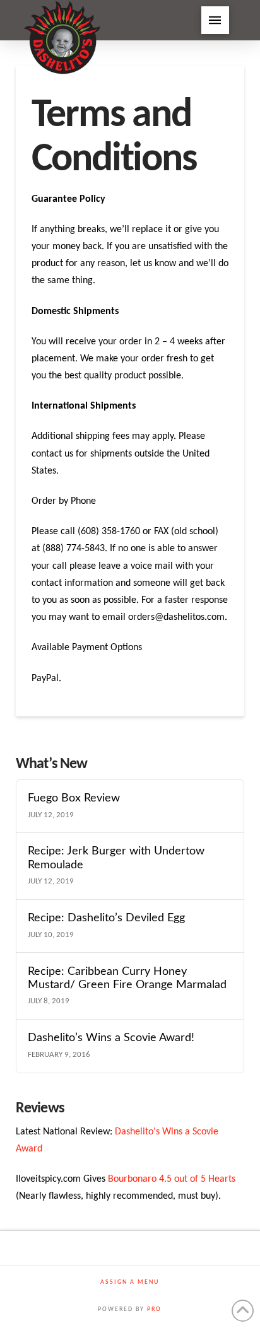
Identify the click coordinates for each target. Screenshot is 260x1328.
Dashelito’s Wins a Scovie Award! (111, 1037)
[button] (215, 20)
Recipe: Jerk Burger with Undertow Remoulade (116, 858)
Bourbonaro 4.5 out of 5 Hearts (171, 1179)
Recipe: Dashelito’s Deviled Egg (106, 917)
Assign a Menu (129, 1282)
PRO (154, 1309)
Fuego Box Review (74, 798)
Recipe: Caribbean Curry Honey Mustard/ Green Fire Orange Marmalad (127, 978)
